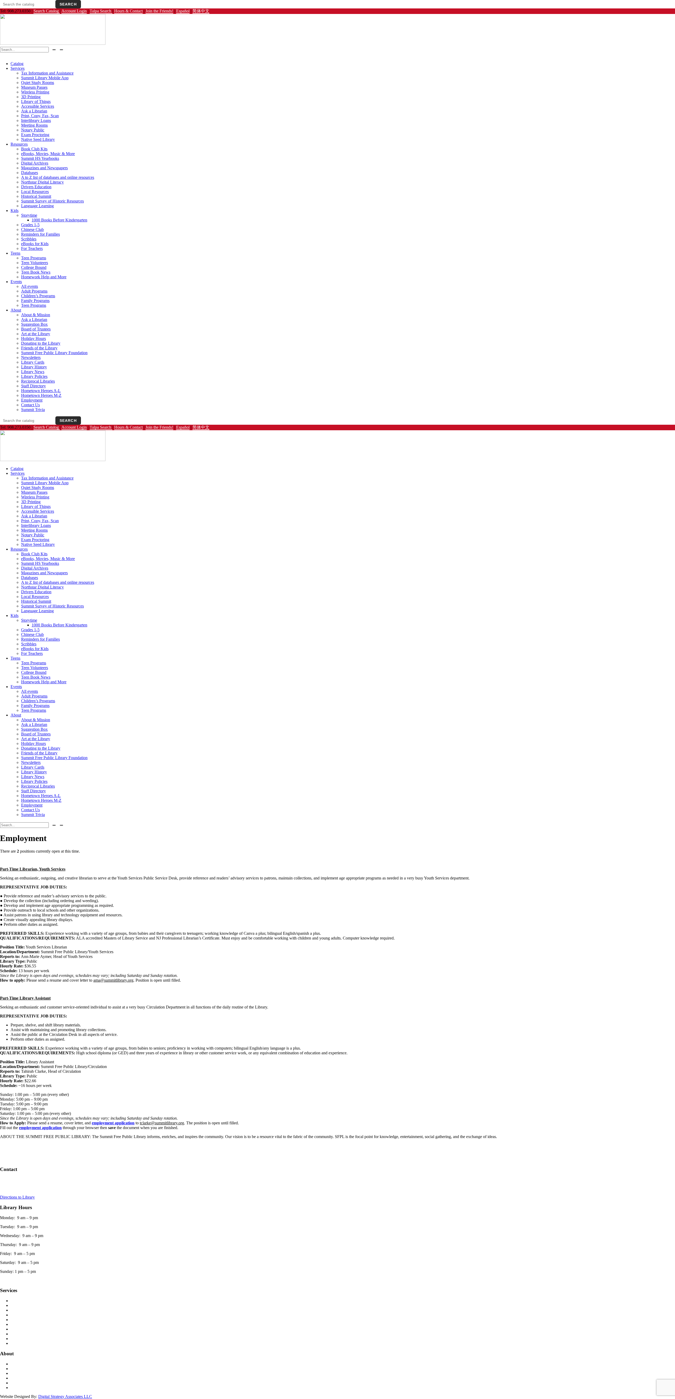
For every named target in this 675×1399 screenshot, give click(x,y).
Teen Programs (33, 258)
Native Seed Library (38, 139)
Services (18, 68)
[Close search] (61, 50)
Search (68, 4)
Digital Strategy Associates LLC (65, 1396)
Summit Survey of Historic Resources (52, 201)
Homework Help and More (43, 277)
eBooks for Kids (35, 243)
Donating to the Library (40, 343)
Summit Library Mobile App (45, 78)
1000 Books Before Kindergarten (59, 220)
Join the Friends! (159, 11)
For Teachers (32, 248)
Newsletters (31, 357)
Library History (34, 367)
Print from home (24, 1343)
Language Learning (37, 206)
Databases (29, 172)
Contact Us (30, 405)
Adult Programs (34, 291)
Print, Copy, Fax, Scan (40, 115)
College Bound (33, 267)
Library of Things (36, 101)
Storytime (29, 215)
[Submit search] (54, 50)
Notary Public (32, 130)
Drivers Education (36, 187)
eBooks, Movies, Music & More (48, 153)
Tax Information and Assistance (47, 73)
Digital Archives (34, 163)
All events (29, 286)
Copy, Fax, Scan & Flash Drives (38, 1315)
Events (16, 281)
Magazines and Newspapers (44, 168)
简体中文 (200, 11)
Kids (14, 210)
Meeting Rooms (34, 125)
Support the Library (27, 1378)
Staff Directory (33, 386)
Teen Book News (35, 272)
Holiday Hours (33, 338)
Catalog (17, 63)
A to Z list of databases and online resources (57, 177)
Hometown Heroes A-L (41, 390)
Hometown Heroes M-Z (41, 395)
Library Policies (34, 376)
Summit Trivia (33, 409)
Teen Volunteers (34, 262)
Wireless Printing (35, 92)
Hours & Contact (128, 11)
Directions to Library (17, 1197)
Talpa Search (101, 11)
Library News (32, 371)
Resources (19, 144)
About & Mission (35, 315)
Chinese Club (32, 229)
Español (183, 11)
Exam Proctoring (35, 134)
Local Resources (35, 191)
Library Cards (32, 362)
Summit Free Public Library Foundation (54, 352)
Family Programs (35, 300)
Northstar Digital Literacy (42, 182)
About (16, 310)
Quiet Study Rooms (37, 82)
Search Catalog (46, 11)
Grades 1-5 (30, 225)
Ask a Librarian (34, 111)
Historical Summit (36, 196)
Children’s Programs (38, 296)
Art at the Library (35, 334)
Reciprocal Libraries (38, 381)
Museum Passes (34, 87)
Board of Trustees (36, 329)
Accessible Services (37, 106)
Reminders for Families (40, 234)
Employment (31, 400)
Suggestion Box (34, 324)
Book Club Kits (34, 149)
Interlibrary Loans (36, 120)
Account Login (74, 11)
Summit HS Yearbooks (40, 158)
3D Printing (31, 97)
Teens (15, 253)
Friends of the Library (39, 348)
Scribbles (28, 239)
